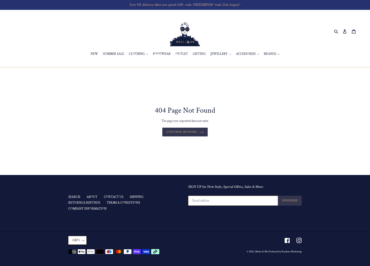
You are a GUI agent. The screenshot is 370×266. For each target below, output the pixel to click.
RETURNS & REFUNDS (84, 203)
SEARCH (74, 197)
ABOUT (92, 197)
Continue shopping (181, 132)
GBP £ (76, 240)
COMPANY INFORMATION (87, 209)
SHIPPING (136, 197)
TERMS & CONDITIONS (123, 203)
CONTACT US (113, 197)
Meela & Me (262, 251)
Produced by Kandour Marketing (285, 251)
